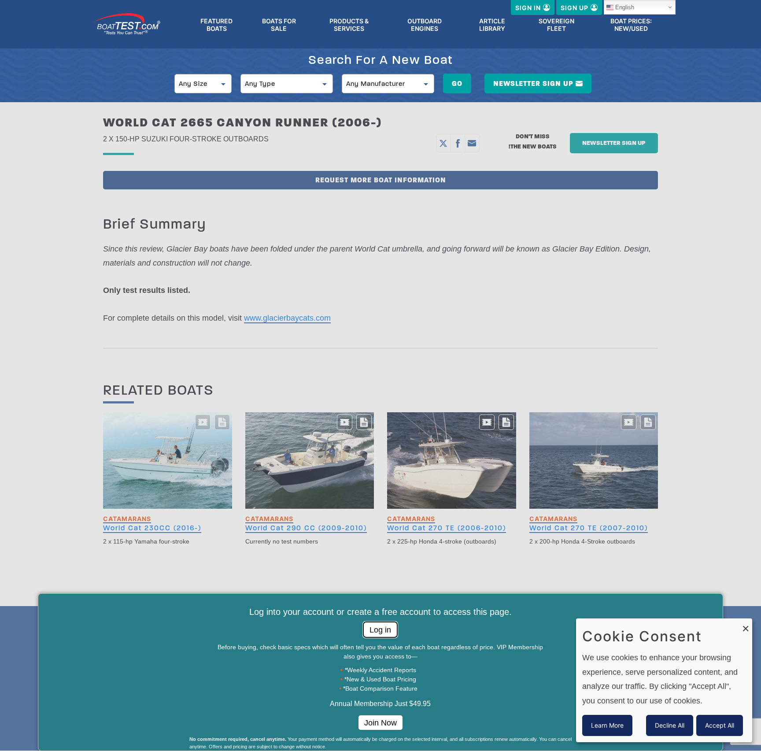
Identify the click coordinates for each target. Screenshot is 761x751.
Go (457, 83)
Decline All (669, 725)
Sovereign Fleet (556, 24)
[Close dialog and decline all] (745, 623)
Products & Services (349, 24)
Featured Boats (216, 24)
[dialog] (664, 680)
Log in (380, 629)
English (624, 7)
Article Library (492, 24)
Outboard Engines (424, 24)
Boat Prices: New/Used (631, 24)
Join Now (380, 722)
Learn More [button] (607, 725)
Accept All (719, 725)
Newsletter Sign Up (533, 83)
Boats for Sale (279, 24)
